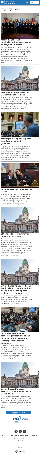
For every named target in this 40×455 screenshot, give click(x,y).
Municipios (33, 435)
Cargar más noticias (19, 413)
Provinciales (15, 435)
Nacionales (5, 435)
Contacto (19, 440)
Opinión (16, 438)
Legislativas (24, 435)
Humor (22, 438)
